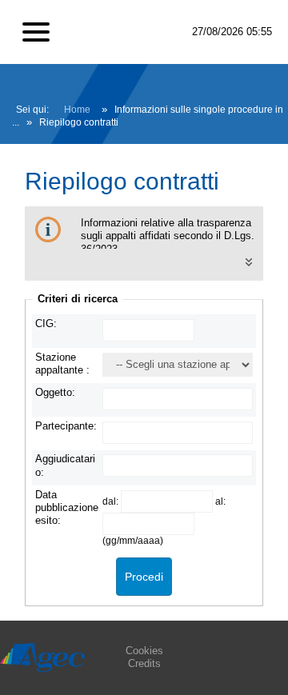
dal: (111, 501)
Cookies (144, 651)
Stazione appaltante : (62, 363)
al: (220, 501)
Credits (144, 663)
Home (77, 109)
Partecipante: (66, 426)
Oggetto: (55, 392)
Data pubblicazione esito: (66, 508)
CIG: (46, 324)
